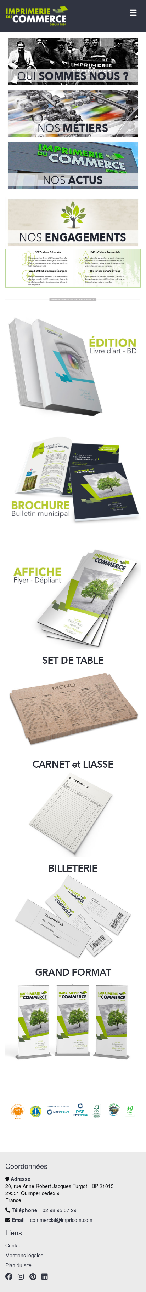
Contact (14, 1245)
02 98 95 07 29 (60, 1209)
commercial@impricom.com (61, 1219)
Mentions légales (24, 1255)
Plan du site (18, 1265)
